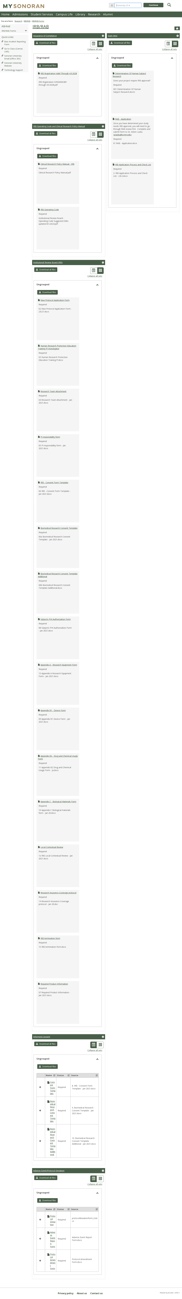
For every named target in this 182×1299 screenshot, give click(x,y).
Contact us (96, 1293)
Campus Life (64, 14)
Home (5, 14)
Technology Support (13, 70)
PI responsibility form (50, 437)
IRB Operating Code (50, 209)
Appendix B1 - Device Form (53, 710)
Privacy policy (65, 1293)
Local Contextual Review (52, 847)
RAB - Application (123, 119)
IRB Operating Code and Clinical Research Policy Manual (59, 126)
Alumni (108, 14)
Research (94, 14)
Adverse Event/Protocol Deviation (48, 1170)
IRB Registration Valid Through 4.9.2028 (59, 73)
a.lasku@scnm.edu (122, 134)
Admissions (20, 14)
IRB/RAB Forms (38, 21)
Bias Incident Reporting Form (15, 43)
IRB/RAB (27, 21)
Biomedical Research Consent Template (59, 528)
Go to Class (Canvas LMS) (13, 50)
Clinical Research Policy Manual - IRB (57, 164)
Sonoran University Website (13, 64)
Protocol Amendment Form (52, 1261)
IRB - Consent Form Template (54, 482)
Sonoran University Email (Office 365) (13, 57)
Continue (153, 5)
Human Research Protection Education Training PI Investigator (57, 347)
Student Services (42, 14)
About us (82, 1293)
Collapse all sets (94, 49)
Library (80, 14)
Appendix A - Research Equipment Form (59, 664)
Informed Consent (41, 1036)
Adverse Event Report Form (52, 1239)
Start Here (112, 35)
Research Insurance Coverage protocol (58, 892)
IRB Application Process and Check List (133, 164)
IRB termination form (50, 938)
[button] (45, 43)
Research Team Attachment (53, 391)
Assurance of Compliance (45, 35)
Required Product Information (54, 984)
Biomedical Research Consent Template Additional (52, 1142)
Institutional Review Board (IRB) (48, 262)
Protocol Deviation (52, 1220)
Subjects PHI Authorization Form (56, 619)
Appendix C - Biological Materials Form (58, 801)
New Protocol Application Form (55, 300)
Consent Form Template (52, 1088)
